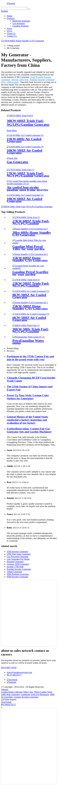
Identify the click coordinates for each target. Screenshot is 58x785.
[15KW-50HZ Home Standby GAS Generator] (30, 302)
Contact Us (12, 36)
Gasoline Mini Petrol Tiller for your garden (28, 248)
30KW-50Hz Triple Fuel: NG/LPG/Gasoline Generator (30, 331)
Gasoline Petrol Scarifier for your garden (30, 273)
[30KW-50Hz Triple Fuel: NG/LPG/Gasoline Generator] (26, 325)
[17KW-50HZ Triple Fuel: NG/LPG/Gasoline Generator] (20, 169)
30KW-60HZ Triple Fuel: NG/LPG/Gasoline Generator (28, 122)
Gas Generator (17, 162)
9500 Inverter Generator (17, 577)
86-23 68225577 (14, 675)
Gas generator (18, 23)
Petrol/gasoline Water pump (28, 342)
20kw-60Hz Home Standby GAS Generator (31, 234)
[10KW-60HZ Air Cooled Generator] (25, 195)
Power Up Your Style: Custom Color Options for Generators (28, 397)
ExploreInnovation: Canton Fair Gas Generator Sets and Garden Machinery (29, 430)
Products (10, 18)
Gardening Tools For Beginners (35, 694)
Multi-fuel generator (21, 21)
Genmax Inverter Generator (26, 697)
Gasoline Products (20, 26)
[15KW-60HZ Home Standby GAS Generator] (30, 254)
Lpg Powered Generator (17, 556)
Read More (12, 130)
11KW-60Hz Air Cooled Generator (24, 140)
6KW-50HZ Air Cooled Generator (29, 319)
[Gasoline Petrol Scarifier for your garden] (31, 268)
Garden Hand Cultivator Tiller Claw (17, 692)
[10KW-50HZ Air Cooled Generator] (25, 147)
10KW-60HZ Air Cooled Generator (24, 200)
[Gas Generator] (12, 158)
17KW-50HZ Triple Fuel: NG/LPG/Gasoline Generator (28, 175)
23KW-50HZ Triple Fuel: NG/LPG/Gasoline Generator (30, 286)
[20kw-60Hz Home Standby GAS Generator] (30, 229)
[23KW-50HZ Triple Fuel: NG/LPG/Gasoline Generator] (26, 280)
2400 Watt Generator (10, 694)
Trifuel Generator (14, 572)
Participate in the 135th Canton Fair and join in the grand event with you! (30, 358)
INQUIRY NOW (9, 667)
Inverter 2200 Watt (20, 79)
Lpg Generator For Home (18, 559)
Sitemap (4, 689)
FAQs (9, 31)
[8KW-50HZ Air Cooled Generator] (30, 291)
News (9, 28)
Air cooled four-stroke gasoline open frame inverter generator (27, 190)
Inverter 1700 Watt (15, 566)
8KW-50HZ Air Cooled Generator (29, 296)
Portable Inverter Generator (19, 569)
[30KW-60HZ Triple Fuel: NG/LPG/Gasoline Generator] (20, 115)
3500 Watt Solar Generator (19, 554)
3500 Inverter (13, 82)
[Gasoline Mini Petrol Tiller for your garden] (31, 243)
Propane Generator (15, 561)
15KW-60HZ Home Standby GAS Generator (30, 259)
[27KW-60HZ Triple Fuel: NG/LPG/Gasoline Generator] (26, 217)
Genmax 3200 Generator (18, 564)
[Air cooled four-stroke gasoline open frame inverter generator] (29, 183)
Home (9, 16)
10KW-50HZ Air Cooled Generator (24, 152)
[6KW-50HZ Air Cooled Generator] (30, 314)
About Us (11, 33)
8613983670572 (8, 704)
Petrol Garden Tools (43, 692)
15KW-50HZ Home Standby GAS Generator (30, 307)
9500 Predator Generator (18, 574)
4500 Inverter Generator (17, 551)
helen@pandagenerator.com (19, 672)
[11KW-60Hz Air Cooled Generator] (25, 135)
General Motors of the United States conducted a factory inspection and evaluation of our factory (27, 419)
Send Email (6, 702)
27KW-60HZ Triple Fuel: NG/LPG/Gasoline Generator (30, 223)
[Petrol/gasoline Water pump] (28, 337)
